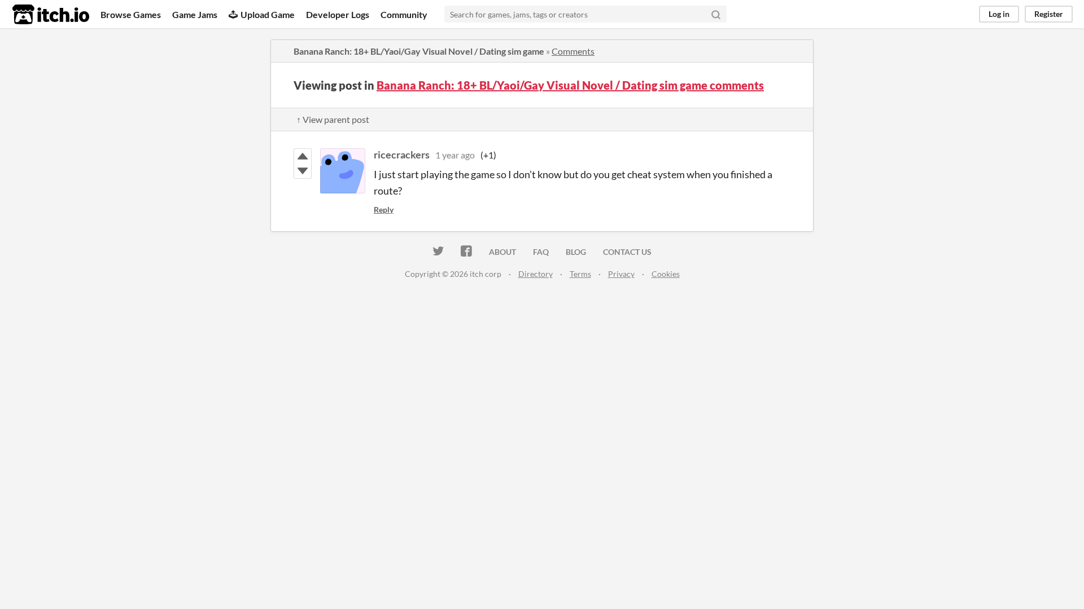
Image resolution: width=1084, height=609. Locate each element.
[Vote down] (302, 171)
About (502, 252)
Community (404, 14)
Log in (999, 14)
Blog (576, 252)
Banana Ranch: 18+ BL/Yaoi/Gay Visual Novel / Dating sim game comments (570, 85)
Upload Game (268, 14)
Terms (580, 274)
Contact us (627, 252)
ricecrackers (402, 154)
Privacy (621, 274)
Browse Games (130, 14)
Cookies (666, 274)
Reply (384, 209)
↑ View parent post (332, 119)
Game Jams (194, 14)
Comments (573, 51)
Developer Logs (337, 14)
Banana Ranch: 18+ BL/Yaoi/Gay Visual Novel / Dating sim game (419, 51)
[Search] (716, 14)
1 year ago (455, 154)
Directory (535, 274)
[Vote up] (302, 156)
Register (1048, 14)
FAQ (541, 252)
